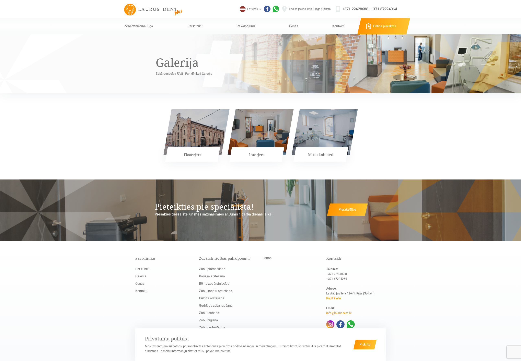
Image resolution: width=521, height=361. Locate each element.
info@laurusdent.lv (338, 313)
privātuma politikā (218, 351)
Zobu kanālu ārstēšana (215, 291)
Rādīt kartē (333, 298)
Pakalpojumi (246, 26)
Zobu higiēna (208, 320)
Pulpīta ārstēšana (211, 298)
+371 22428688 (355, 9)
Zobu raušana (209, 313)
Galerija (140, 276)
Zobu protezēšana (212, 327)
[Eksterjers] (196, 135)
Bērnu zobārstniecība (214, 284)
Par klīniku (194, 26)
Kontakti (338, 26)
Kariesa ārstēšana (212, 276)
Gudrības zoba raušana (216, 305)
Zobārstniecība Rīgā (138, 26)
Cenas (293, 26)
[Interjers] (261, 135)
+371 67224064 (384, 9)
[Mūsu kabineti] (325, 135)
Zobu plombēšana (212, 269)
